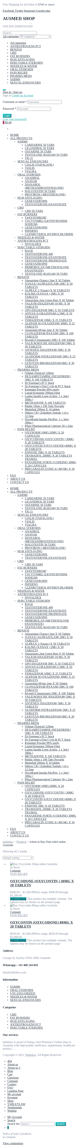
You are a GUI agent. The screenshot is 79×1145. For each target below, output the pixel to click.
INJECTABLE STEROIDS (26, 62)
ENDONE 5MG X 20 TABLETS (45, 452)
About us (12, 1064)
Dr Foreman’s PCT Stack (39, 382)
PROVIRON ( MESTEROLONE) (45, 194)
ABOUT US (17, 478)
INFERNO (31, 230)
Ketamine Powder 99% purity (42, 389)
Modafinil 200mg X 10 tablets (42, 409)
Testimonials (14, 1107)
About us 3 (13, 1067)
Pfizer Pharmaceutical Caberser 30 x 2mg (49, 425)
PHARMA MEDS (21, 76)
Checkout (13, 1077)
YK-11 (29, 158)
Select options (18, 898)
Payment (12, 1097)
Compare (12, 1081)
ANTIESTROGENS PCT (25, 46)
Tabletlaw (30, 1054)
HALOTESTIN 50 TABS (40, 191)
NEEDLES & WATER (23, 66)
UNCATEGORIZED (22, 993)
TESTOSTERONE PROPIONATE (46, 260)
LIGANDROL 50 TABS (39, 148)
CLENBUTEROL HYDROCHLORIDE (49, 234)
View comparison (13, 1143)
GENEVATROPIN (36, 201)
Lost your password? (15, 119)
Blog (10, 1071)
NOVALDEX (33, 244)
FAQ (13, 475)
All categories (18, 42)
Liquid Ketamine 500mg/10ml (42, 392)
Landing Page (15, 1090)
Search (11, 1120)
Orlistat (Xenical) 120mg (39, 373)
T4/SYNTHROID (35, 217)
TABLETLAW (16, 1104)
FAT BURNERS (20, 56)
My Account (14, 1117)
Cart (9, 1074)
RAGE (29, 250)
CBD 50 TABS (34, 211)
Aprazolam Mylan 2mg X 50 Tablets (46, 330)
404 (9, 1061)
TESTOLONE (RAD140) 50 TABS (46, 154)
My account (14, 1094)
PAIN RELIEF (19, 72)
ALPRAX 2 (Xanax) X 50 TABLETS (47, 290)
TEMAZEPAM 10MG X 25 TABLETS (48, 320)
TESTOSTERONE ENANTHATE (46, 204)
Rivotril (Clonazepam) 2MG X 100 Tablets (50, 339)
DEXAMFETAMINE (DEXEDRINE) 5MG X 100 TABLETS (48, 378)
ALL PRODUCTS (21, 138)
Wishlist (12, 1110)
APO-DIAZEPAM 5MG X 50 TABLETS (49, 310)
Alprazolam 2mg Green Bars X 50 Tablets (49, 300)
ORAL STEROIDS (21, 69)
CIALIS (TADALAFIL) (39, 164)
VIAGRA (31, 171)
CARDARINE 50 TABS (39, 144)
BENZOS (16, 49)
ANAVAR (31, 181)
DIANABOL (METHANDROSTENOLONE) (44, 186)
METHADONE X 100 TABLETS (45, 402)
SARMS (15, 79)
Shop (10, 1100)
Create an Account (22, 95)
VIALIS (30, 168)
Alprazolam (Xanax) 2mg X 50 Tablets (47, 280)
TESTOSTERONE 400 (39, 254)
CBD (13, 52)
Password (9, 108)
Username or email (15, 101)
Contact (11, 1084)
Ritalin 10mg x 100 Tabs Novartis (44, 406)
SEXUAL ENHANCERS (25, 82)
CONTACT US (19, 482)
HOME (14, 134)
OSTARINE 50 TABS (38, 151)
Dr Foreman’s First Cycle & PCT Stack (48, 386)
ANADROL (32, 177)
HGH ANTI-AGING (22, 59)
